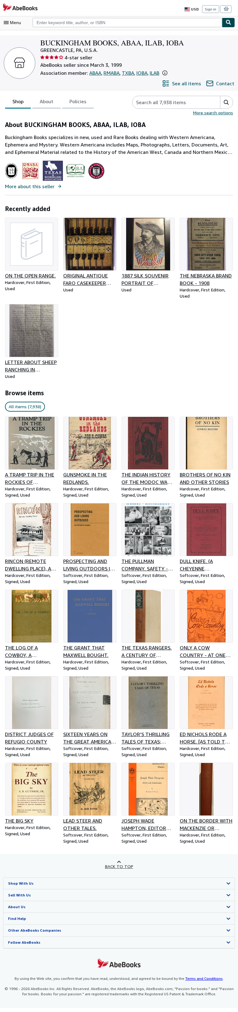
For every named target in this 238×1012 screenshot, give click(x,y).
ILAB (154, 73)
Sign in (210, 9)
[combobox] (127, 22)
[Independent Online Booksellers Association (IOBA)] (75, 179)
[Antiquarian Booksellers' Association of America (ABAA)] (11, 179)
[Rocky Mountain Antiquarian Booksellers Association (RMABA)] (30, 179)
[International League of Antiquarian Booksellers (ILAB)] (96, 179)
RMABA (112, 73)
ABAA (95, 73)
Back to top (119, 866)
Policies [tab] (77, 101)
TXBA (128, 73)
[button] (165, 73)
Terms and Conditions (204, 978)
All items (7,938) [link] (25, 406)
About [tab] (46, 101)
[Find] (228, 22)
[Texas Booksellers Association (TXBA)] (53, 179)
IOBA (142, 73)
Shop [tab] (18, 101)
